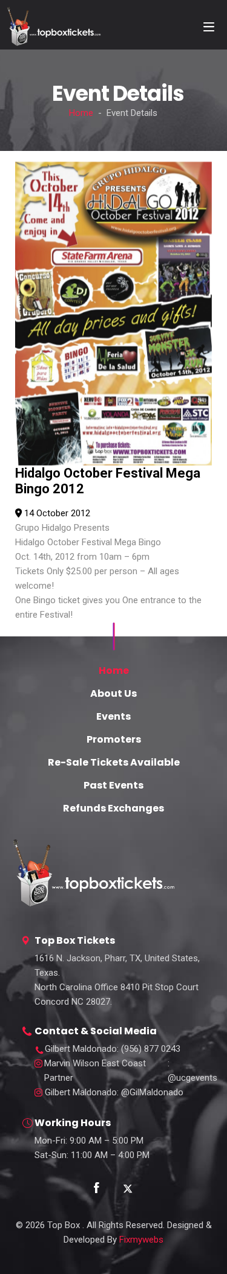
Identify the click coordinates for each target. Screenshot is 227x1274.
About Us (113, 693)
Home (81, 112)
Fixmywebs (141, 1239)
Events (113, 716)
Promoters (114, 739)
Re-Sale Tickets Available (114, 762)
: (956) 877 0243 (112, 1048)
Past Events (113, 785)
